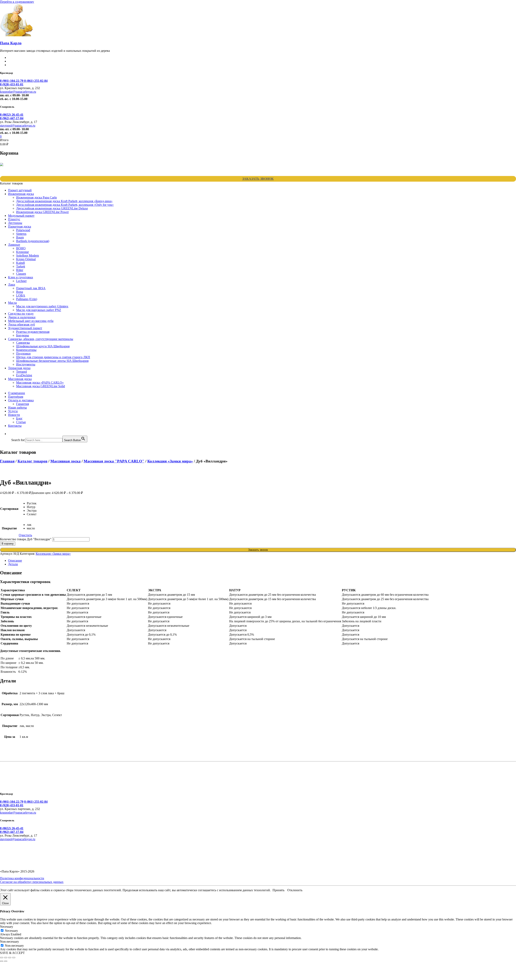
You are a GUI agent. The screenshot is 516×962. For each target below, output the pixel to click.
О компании (16, 393)
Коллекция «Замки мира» (170, 461)
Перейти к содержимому (17, 1)
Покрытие (9, 528)
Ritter (19, 270)
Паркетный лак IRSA (31, 288)
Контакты (15, 425)
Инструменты (25, 364)
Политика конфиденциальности (22, 878)
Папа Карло (11, 43)
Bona (19, 292)
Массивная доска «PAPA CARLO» (40, 382)
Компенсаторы (26, 350)
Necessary (11, 930)
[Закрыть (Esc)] (13, 957)
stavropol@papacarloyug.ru (17, 125)
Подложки (23, 353)
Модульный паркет (21, 215)
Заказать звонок (258, 178)
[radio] (31, 503)
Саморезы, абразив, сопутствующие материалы (40, 339)
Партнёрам (15, 396)
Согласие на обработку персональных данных (31, 882)
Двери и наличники (21, 317)
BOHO (21, 248)
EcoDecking (24, 375)
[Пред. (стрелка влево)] (1, 961)
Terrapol (21, 371)
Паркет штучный (20, 190)
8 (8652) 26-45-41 (11, 114)
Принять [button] (278, 890)
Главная (7, 461)
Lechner (21, 281)
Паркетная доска (19, 226)
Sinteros (21, 233)
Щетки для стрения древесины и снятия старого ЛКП (53, 357)
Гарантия (22, 404)
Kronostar (22, 252)
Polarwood (23, 230)
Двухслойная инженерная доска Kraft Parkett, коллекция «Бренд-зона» (64, 201)
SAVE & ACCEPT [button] (12, 953)
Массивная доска (20, 379)
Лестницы (15, 223)
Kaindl (20, 262)
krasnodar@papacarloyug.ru (18, 91)
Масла (12, 302)
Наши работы (17, 407)
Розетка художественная (32, 331)
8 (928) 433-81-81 (11, 84)
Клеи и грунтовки (20, 277)
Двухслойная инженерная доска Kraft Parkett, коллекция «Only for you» (65, 204)
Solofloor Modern (27, 255)
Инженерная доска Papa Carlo (36, 197)
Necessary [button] (6, 926)
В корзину (8, 543)
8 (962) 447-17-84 (11, 118)
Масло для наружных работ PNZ (38, 310)
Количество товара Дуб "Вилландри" (25, 539)
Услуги (13, 411)
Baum (20, 237)
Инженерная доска (21, 194)
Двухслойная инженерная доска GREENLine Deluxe (52, 208)
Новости (14, 414)
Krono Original (26, 259)
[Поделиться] (9, 957)
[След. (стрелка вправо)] (5, 961)
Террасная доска (19, 368)
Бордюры (22, 335)
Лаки (11, 284)
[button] (13, 433)
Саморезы (23, 342)
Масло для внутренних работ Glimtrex (42, 306)
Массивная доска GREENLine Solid (40, 386)
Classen (21, 273)
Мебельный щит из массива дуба (30, 321)
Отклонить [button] (294, 890)
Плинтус (14, 219)
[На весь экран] (5, 957)
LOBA (20, 295)
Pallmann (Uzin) (26, 299)
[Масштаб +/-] (1, 957)
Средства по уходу (21, 313)
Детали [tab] (13, 564)
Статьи (21, 422)
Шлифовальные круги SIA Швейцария (43, 346)
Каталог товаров (32, 461)
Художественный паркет (25, 328)
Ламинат (14, 244)
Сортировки (9, 508)
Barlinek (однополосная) (32, 241)
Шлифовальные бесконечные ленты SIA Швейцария (52, 360)
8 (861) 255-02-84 (36, 80)
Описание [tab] (15, 560)
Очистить (25, 535)
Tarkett (20, 266)
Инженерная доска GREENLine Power (42, 212)
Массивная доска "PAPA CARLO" (114, 461)
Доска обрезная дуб (21, 324)
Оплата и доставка (21, 400)
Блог (19, 418)
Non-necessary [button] (9, 941)
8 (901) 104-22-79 (12, 80)
